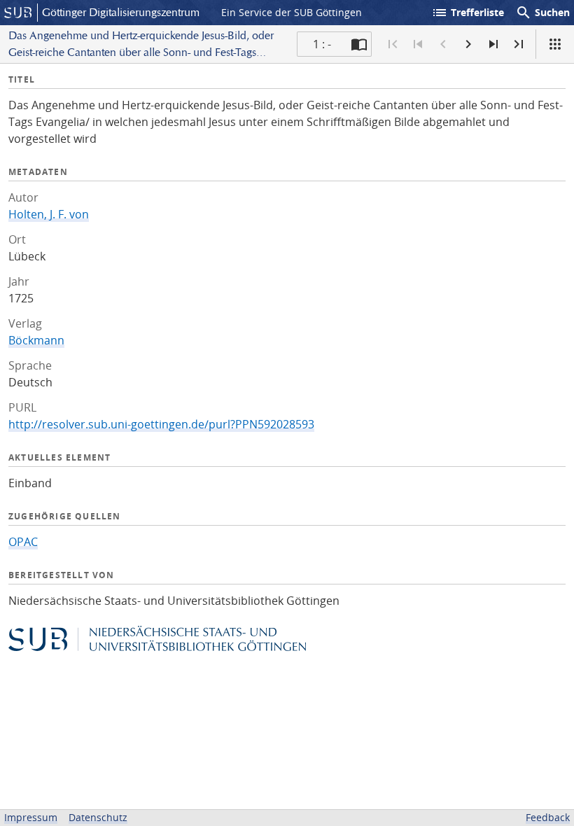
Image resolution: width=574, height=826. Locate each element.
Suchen (542, 12)
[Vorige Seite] (443, 44)
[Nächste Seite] (468, 44)
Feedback (548, 817)
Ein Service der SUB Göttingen (291, 12)
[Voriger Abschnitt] (417, 44)
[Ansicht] (555, 44)
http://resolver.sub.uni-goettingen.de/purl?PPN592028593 (161, 424)
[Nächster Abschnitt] (493, 44)
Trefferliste (467, 12)
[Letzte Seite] (518, 44)
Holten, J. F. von (48, 214)
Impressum (30, 817)
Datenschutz (98, 817)
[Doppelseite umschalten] (359, 44)
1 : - (322, 44)
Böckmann (36, 340)
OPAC (23, 542)
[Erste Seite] (392, 44)
